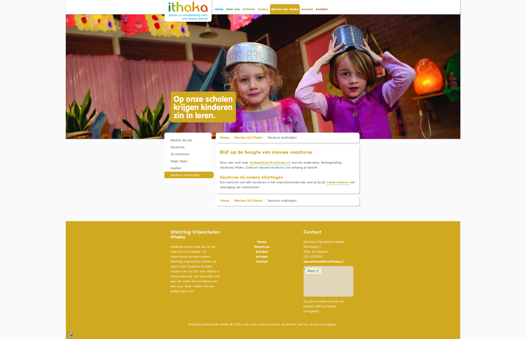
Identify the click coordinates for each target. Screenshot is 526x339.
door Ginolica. (68, 322)
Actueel (307, 9)
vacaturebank (338, 182)
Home (219, 9)
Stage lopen (179, 161)
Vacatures (178, 147)
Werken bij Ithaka (248, 137)
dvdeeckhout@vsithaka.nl (270, 162)
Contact (322, 9)
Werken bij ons (181, 140)
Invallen (176, 168)
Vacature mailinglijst (185, 175)
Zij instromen (180, 154)
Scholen (249, 9)
